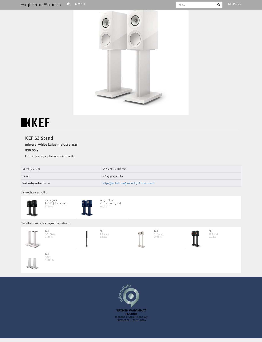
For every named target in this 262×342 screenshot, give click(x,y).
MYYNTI (80, 3)
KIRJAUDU (234, 3)
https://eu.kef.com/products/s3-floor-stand (128, 183)
